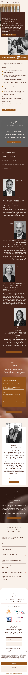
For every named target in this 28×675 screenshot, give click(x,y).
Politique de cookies (9, 673)
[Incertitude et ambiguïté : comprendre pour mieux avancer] (23, 384)
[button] (26, 651)
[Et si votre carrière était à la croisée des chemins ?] (23, 395)
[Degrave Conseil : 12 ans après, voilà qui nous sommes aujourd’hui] (23, 388)
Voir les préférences (14, 670)
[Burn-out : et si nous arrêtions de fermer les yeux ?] (23, 391)
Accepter (14, 663)
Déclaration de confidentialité (17, 673)
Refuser (14, 667)
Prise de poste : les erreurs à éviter (10, 401)
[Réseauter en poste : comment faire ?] (23, 399)
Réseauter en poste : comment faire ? (11, 398)
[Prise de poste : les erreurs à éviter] (23, 402)
